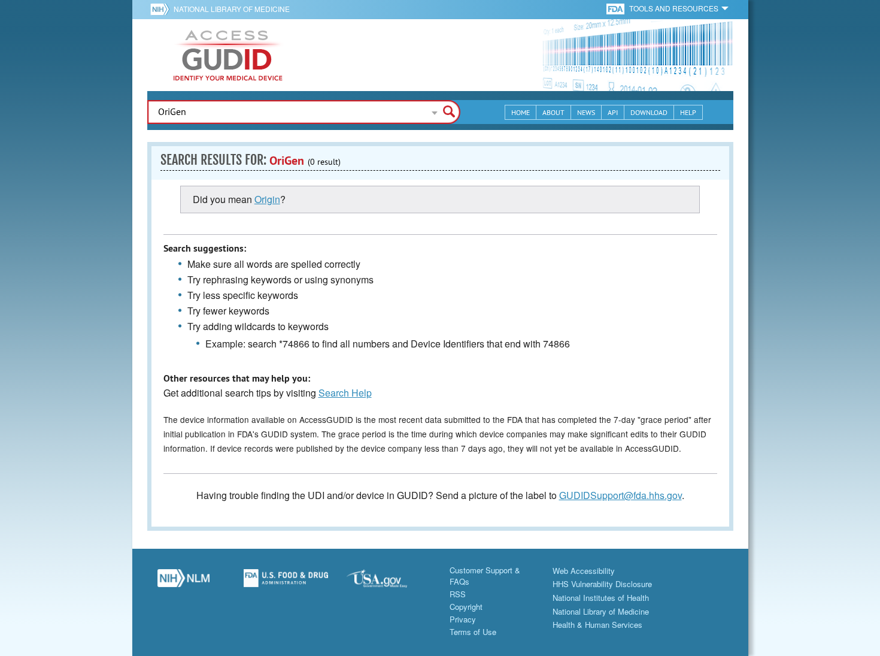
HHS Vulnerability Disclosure (602, 584)
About (553, 112)
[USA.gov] (389, 582)
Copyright (466, 606)
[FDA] (616, 8)
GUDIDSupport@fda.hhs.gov (620, 495)
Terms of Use (473, 631)
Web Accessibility (584, 570)
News (586, 112)
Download (648, 112)
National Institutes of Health (601, 597)
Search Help (345, 393)
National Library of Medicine (232, 9)
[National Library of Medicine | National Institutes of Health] (183, 582)
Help (688, 112)
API (613, 112)
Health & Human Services (597, 624)
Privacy (463, 619)
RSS (458, 594)
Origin (267, 199)
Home (520, 112)
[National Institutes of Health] (162, 9)
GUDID (228, 55)
